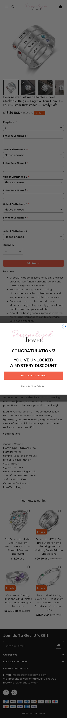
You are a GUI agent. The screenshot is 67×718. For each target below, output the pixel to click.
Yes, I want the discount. (33, 375)
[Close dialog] (64, 326)
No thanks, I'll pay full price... (33, 386)
